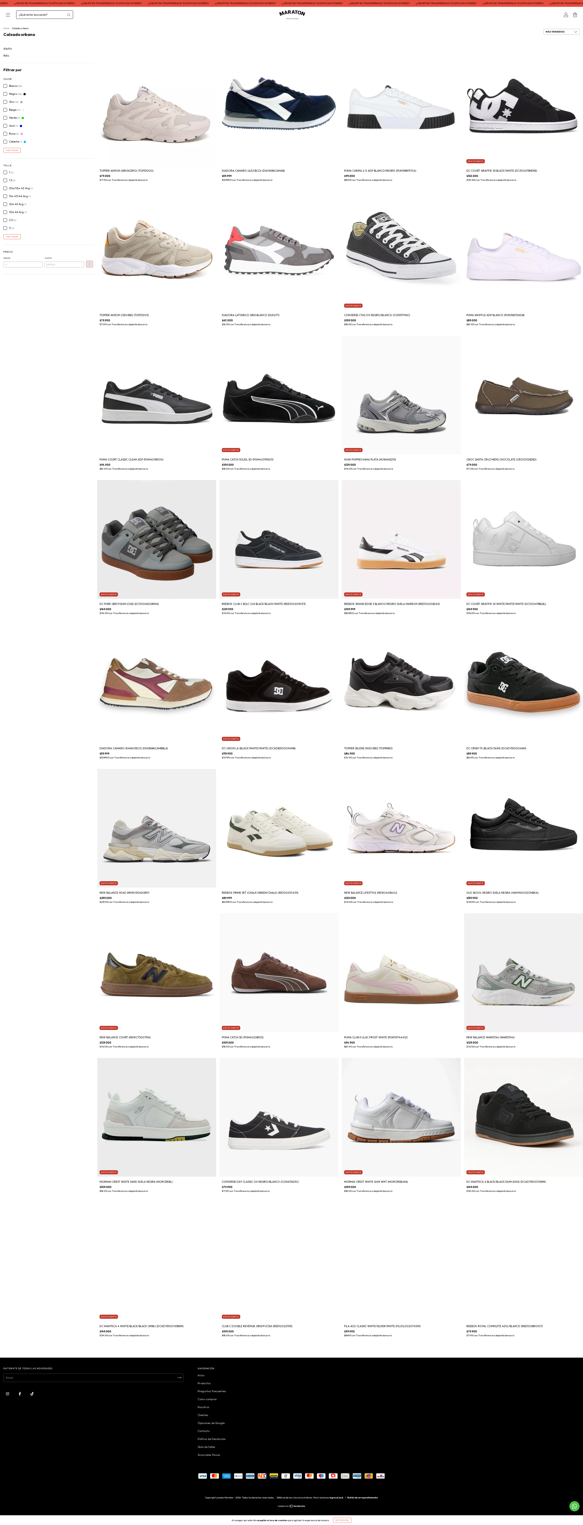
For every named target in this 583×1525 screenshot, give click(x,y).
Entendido (342, 1520)
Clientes (203, 1415)
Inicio (6, 28)
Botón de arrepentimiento (362, 1497)
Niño (6, 55)
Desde (6, 258)
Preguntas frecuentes (212, 1391)
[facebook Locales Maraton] (20, 1393)
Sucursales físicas (209, 1455)
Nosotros (203, 1407)
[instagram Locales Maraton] (7, 1393)
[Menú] (8, 15)
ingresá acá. (336, 1497)
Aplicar (89, 264)
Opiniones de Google (211, 1423)
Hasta (48, 258)
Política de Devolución (212, 1439)
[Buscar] (69, 15)
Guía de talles (206, 1447)
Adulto (7, 48)
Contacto (204, 1431)
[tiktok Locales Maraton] (32, 1393)
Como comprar (207, 1399)
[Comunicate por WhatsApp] (574, 1506)
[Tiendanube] (291, 1506)
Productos (204, 1383)
